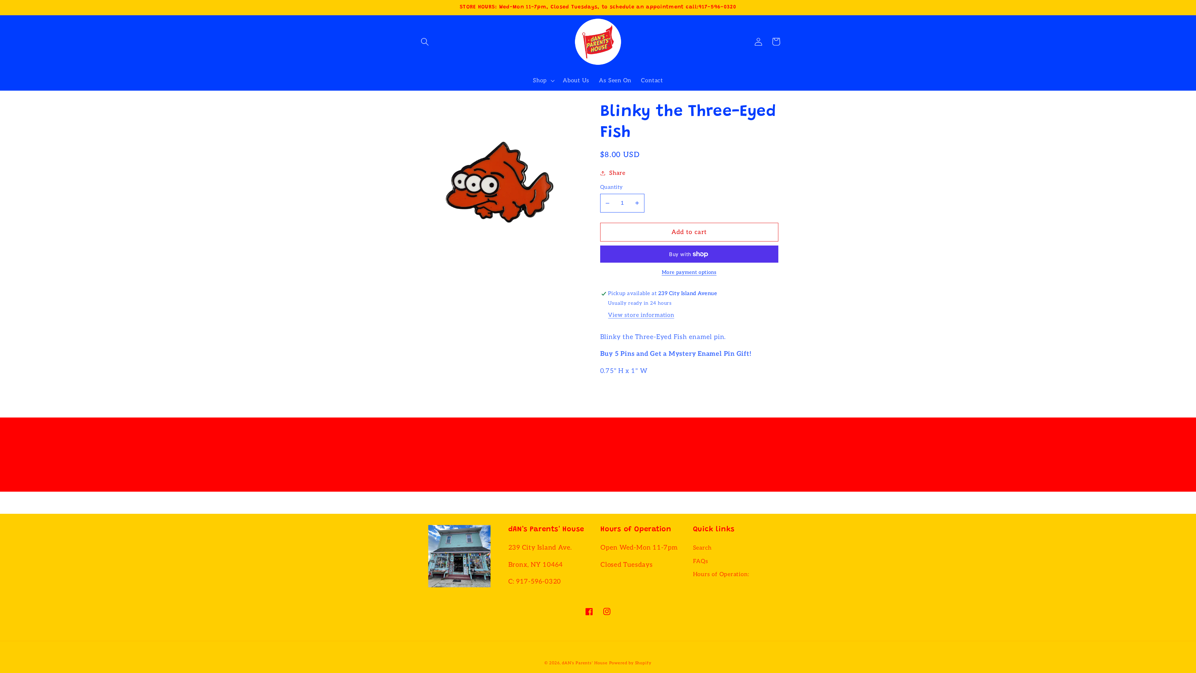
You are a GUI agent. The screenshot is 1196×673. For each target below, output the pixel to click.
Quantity (611, 187)
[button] (425, 41)
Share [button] (617, 173)
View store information (641, 315)
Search (702, 548)
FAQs (700, 561)
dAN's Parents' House (584, 663)
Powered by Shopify (630, 663)
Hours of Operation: (721, 574)
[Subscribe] (662, 461)
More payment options (689, 272)
